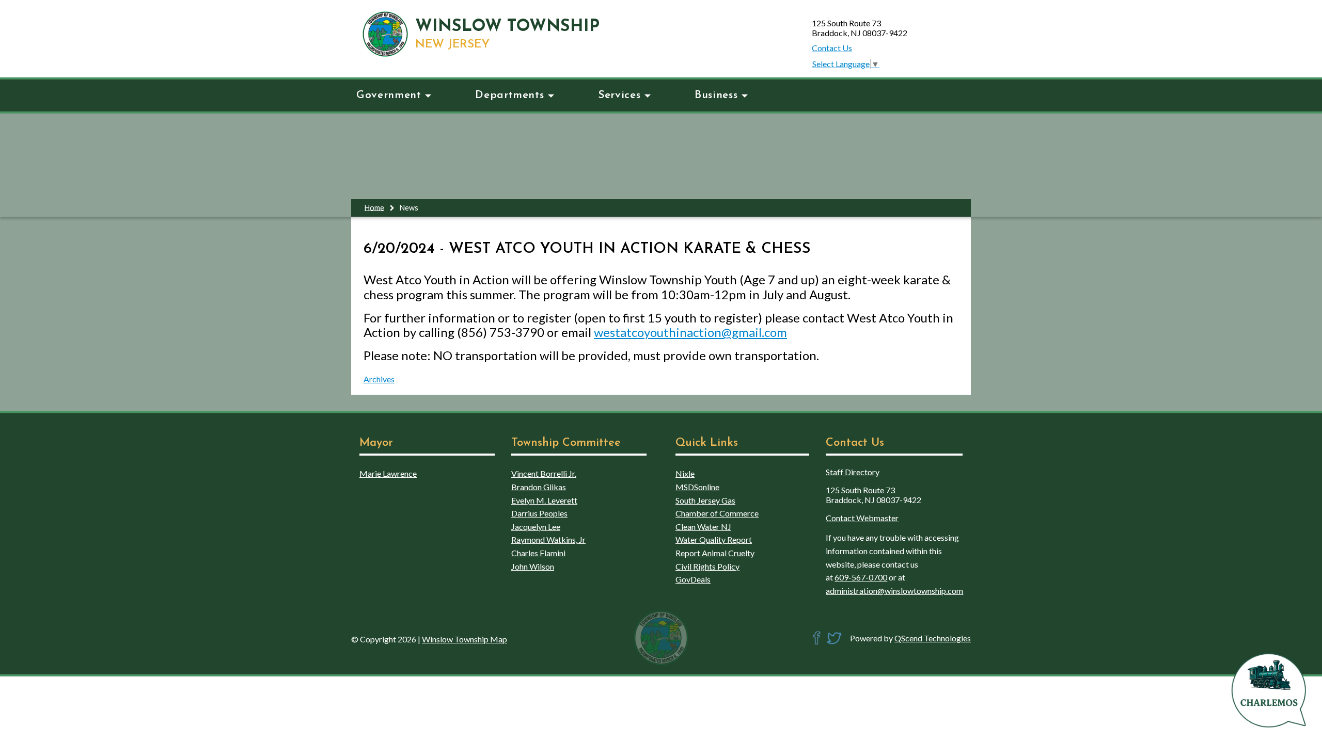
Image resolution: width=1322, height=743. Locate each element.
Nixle (685, 473)
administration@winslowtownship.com (894, 590)
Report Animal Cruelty (714, 553)
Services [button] (619, 95)
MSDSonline (697, 487)
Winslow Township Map (464, 639)
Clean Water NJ (703, 526)
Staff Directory (852, 472)
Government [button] (388, 95)
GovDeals (693, 579)
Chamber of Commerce (717, 513)
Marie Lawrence (388, 473)
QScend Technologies (932, 638)
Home (374, 207)
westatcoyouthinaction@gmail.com (690, 332)
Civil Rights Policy (707, 566)
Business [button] (716, 95)
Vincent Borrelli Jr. (543, 473)
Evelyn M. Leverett (544, 500)
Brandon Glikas (538, 487)
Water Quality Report (713, 539)
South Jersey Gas (705, 500)
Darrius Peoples (539, 513)
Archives (379, 379)
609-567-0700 (861, 577)
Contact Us (832, 48)
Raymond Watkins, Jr (548, 539)
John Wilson (532, 566)
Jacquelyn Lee (535, 526)
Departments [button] (509, 95)
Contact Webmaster (862, 518)
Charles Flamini (538, 553)
